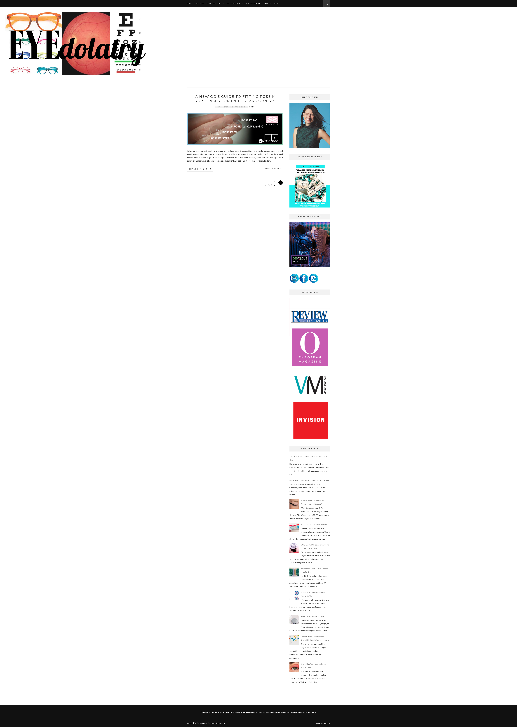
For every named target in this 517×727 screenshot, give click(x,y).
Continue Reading (273, 169)
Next (274, 137)
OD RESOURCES (253, 4)
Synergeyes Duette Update (312, 616)
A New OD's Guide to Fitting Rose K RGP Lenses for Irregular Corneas (235, 98)
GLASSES (200, 4)
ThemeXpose (202, 723)
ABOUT (277, 4)
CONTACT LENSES (215, 4)
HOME (190, 4)
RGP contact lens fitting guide (231, 107)
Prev (268, 137)
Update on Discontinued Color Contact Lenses (309, 480)
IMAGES (267, 4)
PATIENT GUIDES (235, 4)
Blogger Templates (217, 723)
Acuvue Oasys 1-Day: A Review (314, 524)
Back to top (322, 724)
